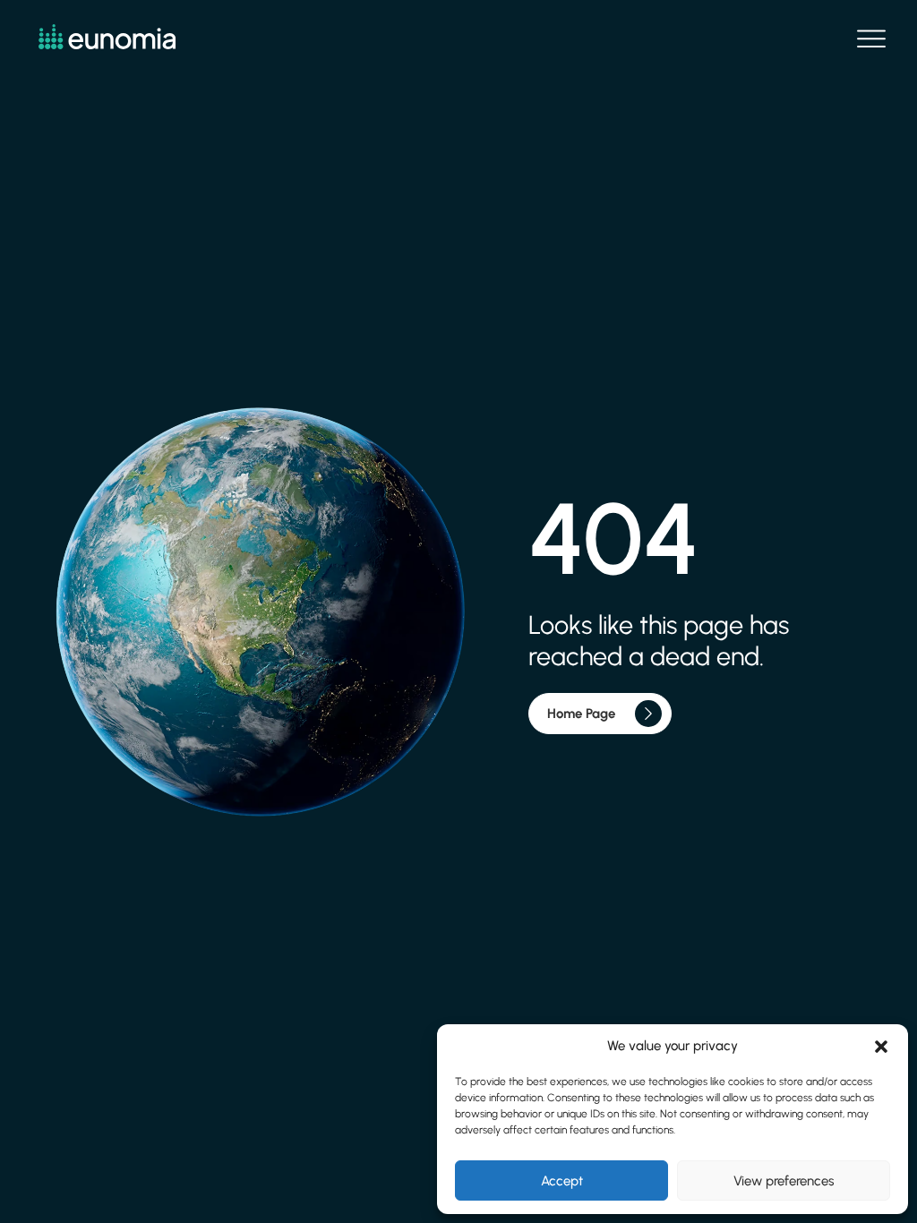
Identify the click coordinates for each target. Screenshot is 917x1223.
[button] (881, 1047)
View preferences (783, 1181)
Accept (562, 1181)
